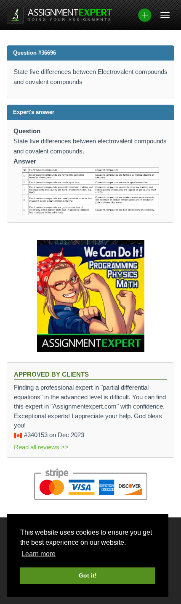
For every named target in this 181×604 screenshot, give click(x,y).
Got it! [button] (88, 575)
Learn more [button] (38, 553)
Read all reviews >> (41, 447)
